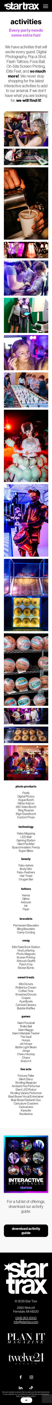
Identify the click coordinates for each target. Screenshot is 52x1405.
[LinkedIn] (21, 1388)
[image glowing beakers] (27, 251)
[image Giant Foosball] (27, 391)
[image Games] (27, 764)
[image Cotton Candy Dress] (27, 447)
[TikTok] (31, 1388)
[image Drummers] (27, 717)
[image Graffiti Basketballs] (27, 670)
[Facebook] (21, 1377)
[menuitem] (44, 6)
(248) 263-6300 (26, 1318)
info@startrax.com (26, 1322)
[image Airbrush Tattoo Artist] (27, 279)
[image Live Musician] (27, 130)
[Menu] (44, 6)
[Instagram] (31, 1377)
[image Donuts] (27, 736)
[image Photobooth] (27, 316)
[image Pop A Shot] (27, 596)
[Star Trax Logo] (21, 6)
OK (26, 1400)
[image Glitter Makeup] (27, 353)
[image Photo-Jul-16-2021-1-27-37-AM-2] (27, 204)
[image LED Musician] (27, 521)
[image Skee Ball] (27, 158)
